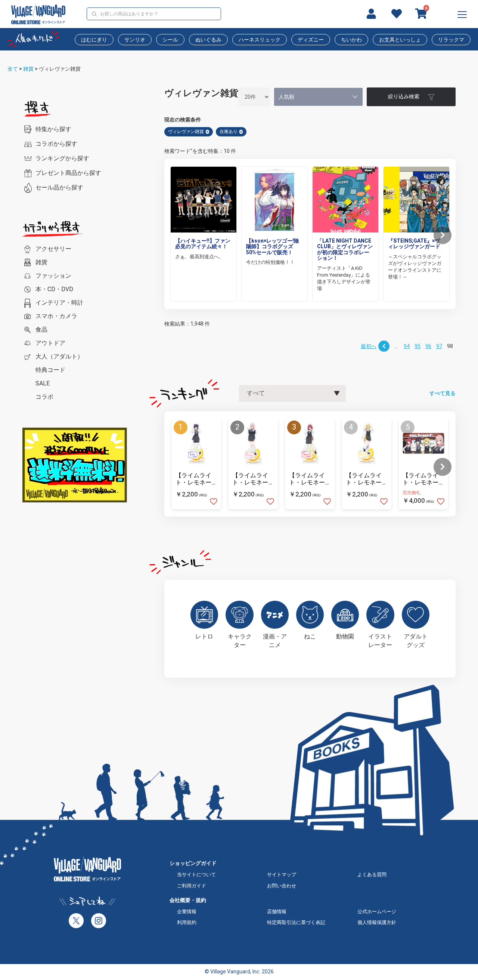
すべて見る (442, 393)
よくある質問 (372, 874)
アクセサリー (53, 248)
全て (12, 69)
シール (170, 40)
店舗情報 (276, 911)
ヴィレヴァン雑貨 (60, 69)
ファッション (53, 275)
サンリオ (134, 40)
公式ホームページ (376, 911)
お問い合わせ (281, 886)
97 (439, 346)
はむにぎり (94, 40)
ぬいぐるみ (208, 40)
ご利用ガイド (191, 886)
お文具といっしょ (400, 40)
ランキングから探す (62, 158)
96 (428, 346)
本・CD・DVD (54, 289)
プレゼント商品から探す (68, 172)
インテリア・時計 (59, 302)
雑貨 (28, 69)
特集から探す (53, 129)
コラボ (44, 396)
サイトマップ (281, 874)
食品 (41, 329)
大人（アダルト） (59, 356)
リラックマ (451, 40)
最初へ (368, 346)
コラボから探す (56, 143)
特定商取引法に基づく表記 (296, 922)
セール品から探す (59, 187)
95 (417, 346)
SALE (42, 383)
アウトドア (50, 343)
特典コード (50, 369)
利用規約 (186, 922)
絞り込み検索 (403, 96)
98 (450, 346)
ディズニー (311, 40)
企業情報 (186, 911)
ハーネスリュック (259, 40)
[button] (442, 235)
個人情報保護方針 (376, 922)
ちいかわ (351, 40)
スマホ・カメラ (56, 316)
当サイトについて (196, 874)
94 (407, 346)
